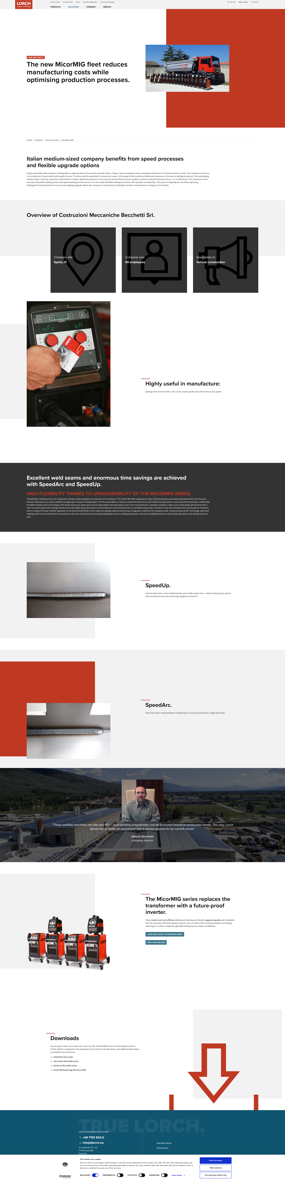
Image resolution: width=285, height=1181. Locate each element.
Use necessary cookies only (215, 1175)
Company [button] (91, 7)
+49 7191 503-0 (93, 1137)
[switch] (120, 1175)
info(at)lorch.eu (93, 1142)
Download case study (63, 1057)
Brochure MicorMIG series (65, 1065)
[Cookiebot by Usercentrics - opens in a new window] (65, 1176)
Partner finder (164, 1143)
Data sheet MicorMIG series (66, 1061)
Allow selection (216, 1168)
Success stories (52, 140)
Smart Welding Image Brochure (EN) (70, 1070)
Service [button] (107, 7)
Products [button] (55, 7)
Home (29, 140)
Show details (177, 1175)
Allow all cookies (215, 1160)
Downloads (162, 1148)
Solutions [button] (73, 7)
